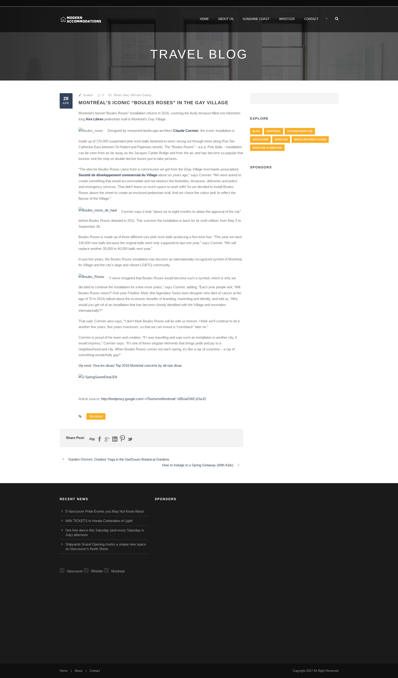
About (78, 670)
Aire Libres (94, 119)
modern (88, 95)
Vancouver (260, 139)
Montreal (95, 416)
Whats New (121, 95)
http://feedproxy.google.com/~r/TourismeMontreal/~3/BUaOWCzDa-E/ (153, 399)
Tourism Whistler (300, 131)
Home (204, 19)
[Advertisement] (294, 207)
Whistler (287, 19)
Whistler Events (141, 95)
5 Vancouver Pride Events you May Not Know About (104, 511)
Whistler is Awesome (267, 147)
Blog (256, 131)
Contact (311, 19)
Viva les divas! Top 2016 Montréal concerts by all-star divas (137, 365)
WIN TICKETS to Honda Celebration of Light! (99, 521)
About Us (226, 19)
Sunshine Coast (256, 19)
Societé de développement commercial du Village (118, 175)
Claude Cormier (186, 131)
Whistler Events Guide (310, 139)
